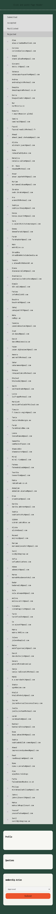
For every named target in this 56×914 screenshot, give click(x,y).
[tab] (28, 17)
